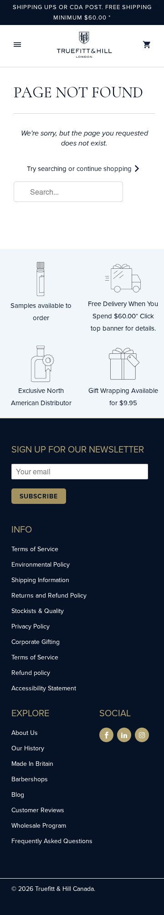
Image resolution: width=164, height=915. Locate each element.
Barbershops (29, 779)
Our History (27, 748)
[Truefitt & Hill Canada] (84, 45)
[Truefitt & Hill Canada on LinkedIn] (124, 735)
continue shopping (105, 168)
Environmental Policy (40, 564)
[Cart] (146, 45)
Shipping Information (40, 579)
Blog (17, 794)
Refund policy (30, 672)
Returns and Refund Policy (49, 595)
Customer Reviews (37, 809)
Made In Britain (32, 763)
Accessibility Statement (43, 688)
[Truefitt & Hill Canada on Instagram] (142, 735)
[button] (17, 45)
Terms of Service (34, 548)
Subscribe (39, 496)
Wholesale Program (38, 825)
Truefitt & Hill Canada (64, 888)
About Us (24, 732)
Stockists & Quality (37, 610)
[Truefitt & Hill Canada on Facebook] (106, 735)
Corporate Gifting (35, 641)
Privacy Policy (30, 626)
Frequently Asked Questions (51, 840)
